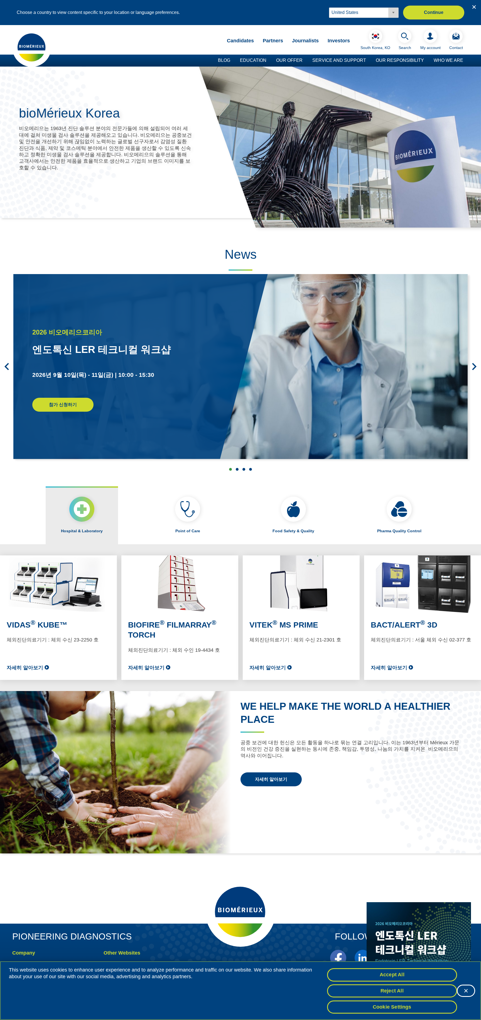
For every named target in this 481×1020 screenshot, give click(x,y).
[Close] (466, 991)
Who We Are (448, 60)
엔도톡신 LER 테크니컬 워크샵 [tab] (230, 469)
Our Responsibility (400, 60)
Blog (224, 60)
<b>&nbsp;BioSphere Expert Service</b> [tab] (243, 469)
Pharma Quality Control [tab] (399, 531)
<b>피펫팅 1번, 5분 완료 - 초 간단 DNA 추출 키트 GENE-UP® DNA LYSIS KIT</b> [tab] (250, 469)
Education (253, 60)
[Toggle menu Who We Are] (466, 60)
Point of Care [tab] (187, 531)
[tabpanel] (240, 617)
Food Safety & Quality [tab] (293, 531)
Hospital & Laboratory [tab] (82, 531)
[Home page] (31, 47)
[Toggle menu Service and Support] (369, 60)
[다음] (474, 366)
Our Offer (289, 60)
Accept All (392, 974)
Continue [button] (433, 12)
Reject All (392, 991)
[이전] (6, 366)
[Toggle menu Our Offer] (305, 60)
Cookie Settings (392, 1006)
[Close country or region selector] (474, 7)
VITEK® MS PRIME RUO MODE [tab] (237, 469)
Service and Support (339, 60)
